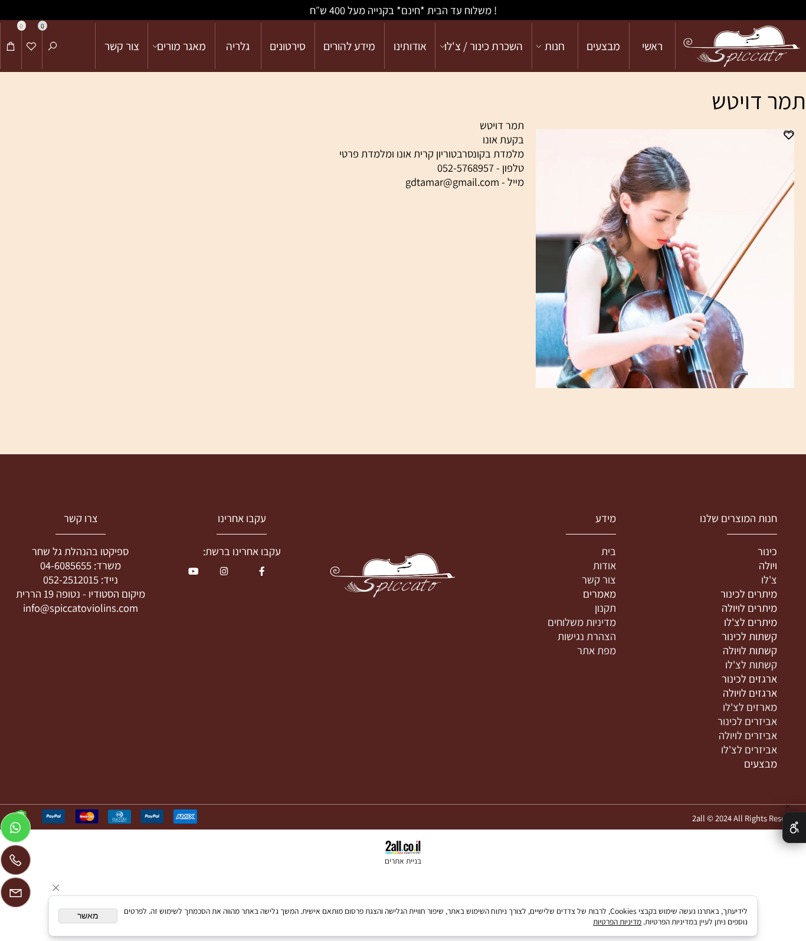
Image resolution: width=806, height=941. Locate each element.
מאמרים (599, 593)
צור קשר (121, 46)
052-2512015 (71, 579)
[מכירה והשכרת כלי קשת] (741, 46)
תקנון (605, 608)
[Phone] (16, 863)
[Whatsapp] (16, 830)
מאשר (88, 916)
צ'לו (769, 579)
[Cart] (10, 46)
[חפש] (52, 46)
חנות (555, 46)
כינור (767, 551)
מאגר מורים (181, 46)
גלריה (238, 46)
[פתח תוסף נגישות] (794, 827)
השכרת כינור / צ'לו (483, 46)
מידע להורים (349, 46)
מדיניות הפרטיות (617, 921)
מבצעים (603, 46)
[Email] (16, 895)
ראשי (652, 46)
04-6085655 (65, 565)
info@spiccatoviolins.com (80, 608)
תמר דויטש (759, 101)
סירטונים (288, 46)
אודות (604, 565)
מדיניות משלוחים (582, 622)
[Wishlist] (31, 46)
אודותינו (410, 46)
